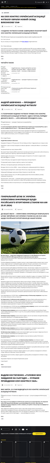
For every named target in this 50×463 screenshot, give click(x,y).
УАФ (2, 58)
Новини (7, 6)
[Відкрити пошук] (36, 2)
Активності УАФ (14, 6)
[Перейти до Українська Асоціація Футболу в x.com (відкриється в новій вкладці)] (19, 429)
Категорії (6, 12)
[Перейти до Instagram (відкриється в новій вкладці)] (16, 429)
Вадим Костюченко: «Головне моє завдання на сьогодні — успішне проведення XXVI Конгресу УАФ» (21, 378)
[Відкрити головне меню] (2, 2)
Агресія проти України (6, 366)
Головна (2, 6)
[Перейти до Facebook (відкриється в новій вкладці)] (12, 429)
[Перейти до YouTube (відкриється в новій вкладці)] (23, 429)
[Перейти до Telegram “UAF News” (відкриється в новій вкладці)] (27, 429)
